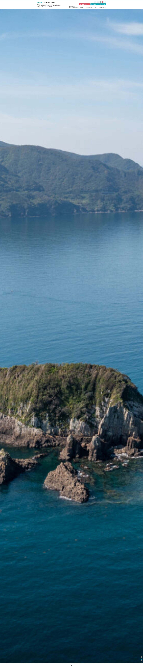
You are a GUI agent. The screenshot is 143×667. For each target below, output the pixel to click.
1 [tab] (141, 656)
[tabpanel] (71, 336)
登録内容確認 (95, 4)
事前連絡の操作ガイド (102, 7)
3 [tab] (141, 659)
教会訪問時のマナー (89, 7)
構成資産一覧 (82, 7)
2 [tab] (141, 657)
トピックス (95, 7)
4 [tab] (141, 660)
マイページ (103, 4)
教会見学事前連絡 (84, 4)
